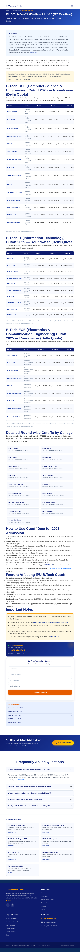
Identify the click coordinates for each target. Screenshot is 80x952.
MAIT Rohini (11, 119)
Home (7, 10)
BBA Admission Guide (40, 719)
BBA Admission (10, 931)
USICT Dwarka (12, 111)
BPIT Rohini (11, 144)
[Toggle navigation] (72, 6)
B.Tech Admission (16, 10)
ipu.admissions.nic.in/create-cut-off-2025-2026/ (50, 622)
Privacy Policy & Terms (43, 945)
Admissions (44, 896)
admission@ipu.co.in (50, 922)
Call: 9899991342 (64, 743)
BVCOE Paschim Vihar (14, 136)
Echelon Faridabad (13, 222)
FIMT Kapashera (12, 215)
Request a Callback (40, 692)
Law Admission (10, 928)
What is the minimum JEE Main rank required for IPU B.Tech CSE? (30, 769)
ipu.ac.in (8, 900)
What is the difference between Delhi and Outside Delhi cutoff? (29, 793)
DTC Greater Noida (13, 200)
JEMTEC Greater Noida (14, 193)
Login (43, 909)
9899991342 (33, 52)
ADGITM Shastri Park (14, 176)
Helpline (43, 906)
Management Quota (40, 722)
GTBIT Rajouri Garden (14, 159)
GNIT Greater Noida (13, 207)
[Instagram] (12, 905)
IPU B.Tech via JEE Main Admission (59, 568)
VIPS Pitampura (12, 151)
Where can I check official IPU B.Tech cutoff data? (25, 799)
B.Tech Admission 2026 (40, 708)
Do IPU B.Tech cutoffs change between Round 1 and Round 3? (29, 786)
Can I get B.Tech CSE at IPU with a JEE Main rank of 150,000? (29, 806)
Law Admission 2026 (40, 715)
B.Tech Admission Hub (13, 922)
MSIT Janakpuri (12, 128)
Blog (7, 935)
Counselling (44, 903)
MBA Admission (11, 925)
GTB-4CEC (10, 167)
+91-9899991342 (50, 919)
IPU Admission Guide (14, 6)
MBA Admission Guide (40, 711)
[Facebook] (8, 905)
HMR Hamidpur (12, 185)
